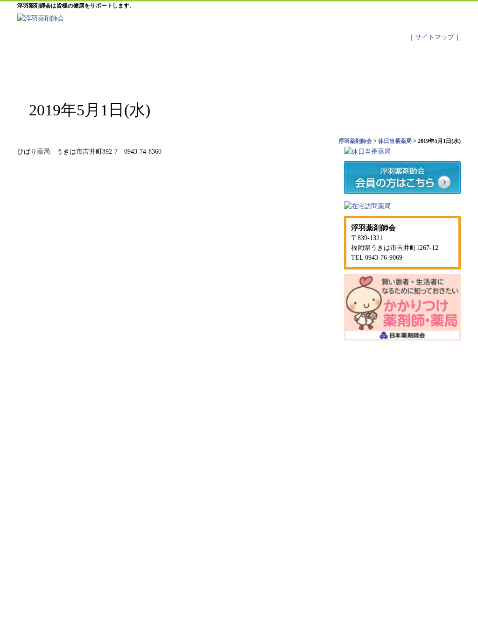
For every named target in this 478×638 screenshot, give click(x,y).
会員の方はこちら (328, 370)
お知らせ (202, 65)
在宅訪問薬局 (381, 370)
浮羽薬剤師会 (382, 389)
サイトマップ (434, 37)
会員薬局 (350, 65)
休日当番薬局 (276, 65)
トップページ (54, 65)
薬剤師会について (129, 65)
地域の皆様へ (424, 65)
